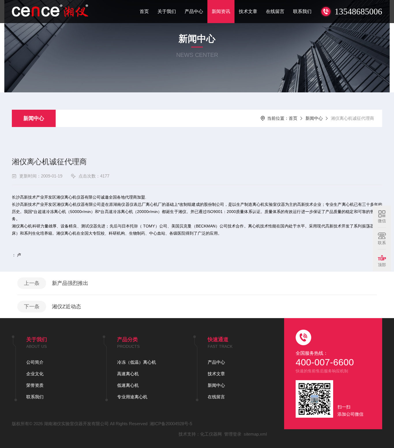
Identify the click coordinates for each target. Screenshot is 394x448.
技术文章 (248, 11)
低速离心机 (128, 385)
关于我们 (166, 11)
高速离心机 (128, 373)
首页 (144, 11)
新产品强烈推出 (70, 283)
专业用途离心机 (132, 396)
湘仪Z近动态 (66, 306)
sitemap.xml (255, 434)
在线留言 (275, 11)
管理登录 (232, 434)
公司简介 (35, 362)
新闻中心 (33, 118)
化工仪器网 (211, 434)
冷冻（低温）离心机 (136, 362)
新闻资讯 (221, 11)
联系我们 (302, 11)
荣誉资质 (35, 385)
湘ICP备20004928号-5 (171, 423)
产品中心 (194, 11)
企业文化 (35, 373)
